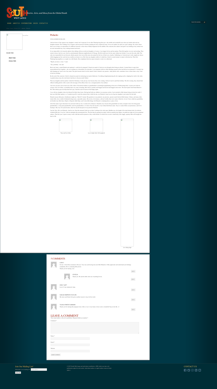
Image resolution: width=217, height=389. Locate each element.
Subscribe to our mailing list (22, 369)
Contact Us (43, 23)
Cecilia (75, 274)
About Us (16, 23)
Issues (35, 23)
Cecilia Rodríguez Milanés (57, 39)
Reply (133, 271)
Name (53, 336)
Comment (54, 320)
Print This (12, 58)
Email (53, 342)
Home (9, 23)
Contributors (26, 23)
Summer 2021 (17, 28)
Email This (12, 61)
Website (53, 348)
